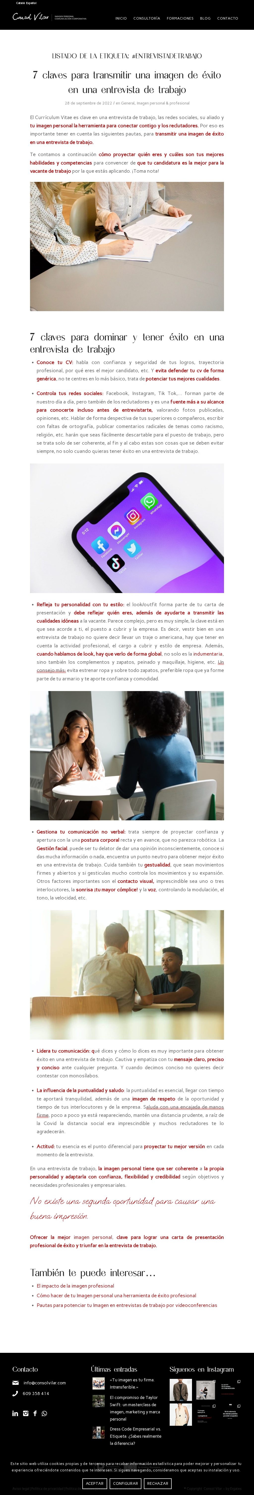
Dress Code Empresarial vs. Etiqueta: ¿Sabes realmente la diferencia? (135, 1436)
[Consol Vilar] (49, 22)
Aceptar (95, 1483)
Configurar (125, 1483)
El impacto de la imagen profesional (76, 1286)
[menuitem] (121, 18)
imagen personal (93, 1237)
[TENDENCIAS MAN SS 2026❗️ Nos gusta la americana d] (181, 1390)
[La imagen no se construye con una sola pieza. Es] (205, 1390)
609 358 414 (36, 1393)
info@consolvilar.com (45, 1382)
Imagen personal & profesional (163, 103)
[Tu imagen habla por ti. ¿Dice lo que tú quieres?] (205, 1414)
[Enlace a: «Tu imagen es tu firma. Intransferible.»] (99, 1383)
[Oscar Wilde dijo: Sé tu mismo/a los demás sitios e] (230, 1414)
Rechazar (157, 1483)
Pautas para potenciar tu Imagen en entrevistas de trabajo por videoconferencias (127, 1305)
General (127, 103)
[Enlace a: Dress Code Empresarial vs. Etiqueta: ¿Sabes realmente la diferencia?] (99, 1433)
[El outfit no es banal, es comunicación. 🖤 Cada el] (230, 1390)
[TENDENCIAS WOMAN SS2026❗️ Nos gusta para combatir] (181, 1414)
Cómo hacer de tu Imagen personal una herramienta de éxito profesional (117, 1295)
